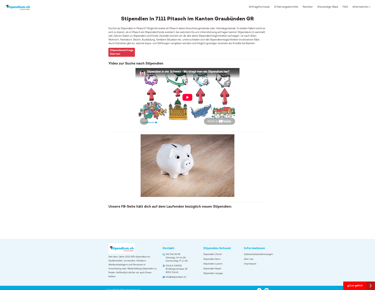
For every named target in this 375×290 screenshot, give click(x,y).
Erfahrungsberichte (286, 7)
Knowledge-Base (327, 7)
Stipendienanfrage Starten (121, 52)
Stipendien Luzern (212, 264)
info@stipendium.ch (176, 277)
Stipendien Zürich (212, 254)
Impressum (250, 264)
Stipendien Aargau (213, 273)
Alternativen (360, 7)
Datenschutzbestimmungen (258, 254)
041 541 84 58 (173, 254)
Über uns (248, 259)
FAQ (345, 7)
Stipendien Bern (211, 259)
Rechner (308, 7)
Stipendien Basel (212, 269)
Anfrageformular (259, 7)
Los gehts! (356, 285)
